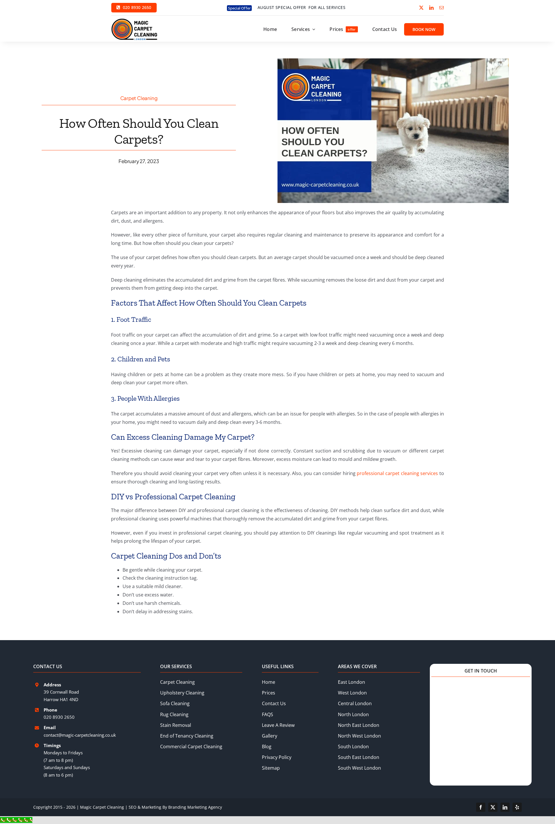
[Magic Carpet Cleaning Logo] (134, 20)
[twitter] (421, 7)
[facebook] (480, 807)
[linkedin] (431, 7)
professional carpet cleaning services (397, 473)
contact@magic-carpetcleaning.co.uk (80, 735)
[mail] (441, 7)
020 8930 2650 (59, 717)
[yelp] (517, 807)
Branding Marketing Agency (195, 807)
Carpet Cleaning (139, 98)
